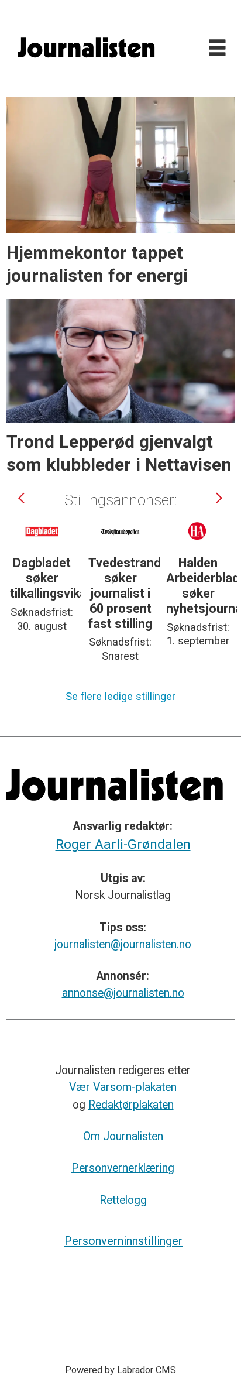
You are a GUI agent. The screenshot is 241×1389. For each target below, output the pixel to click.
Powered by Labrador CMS (120, 1370)
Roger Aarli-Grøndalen (123, 844)
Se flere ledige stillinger (120, 696)
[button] (22, 498)
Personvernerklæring (122, 1168)
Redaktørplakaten (131, 1105)
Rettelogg (123, 1200)
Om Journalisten (123, 1136)
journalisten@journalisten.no (122, 944)
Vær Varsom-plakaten (123, 1087)
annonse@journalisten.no (123, 993)
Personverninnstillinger (123, 1241)
